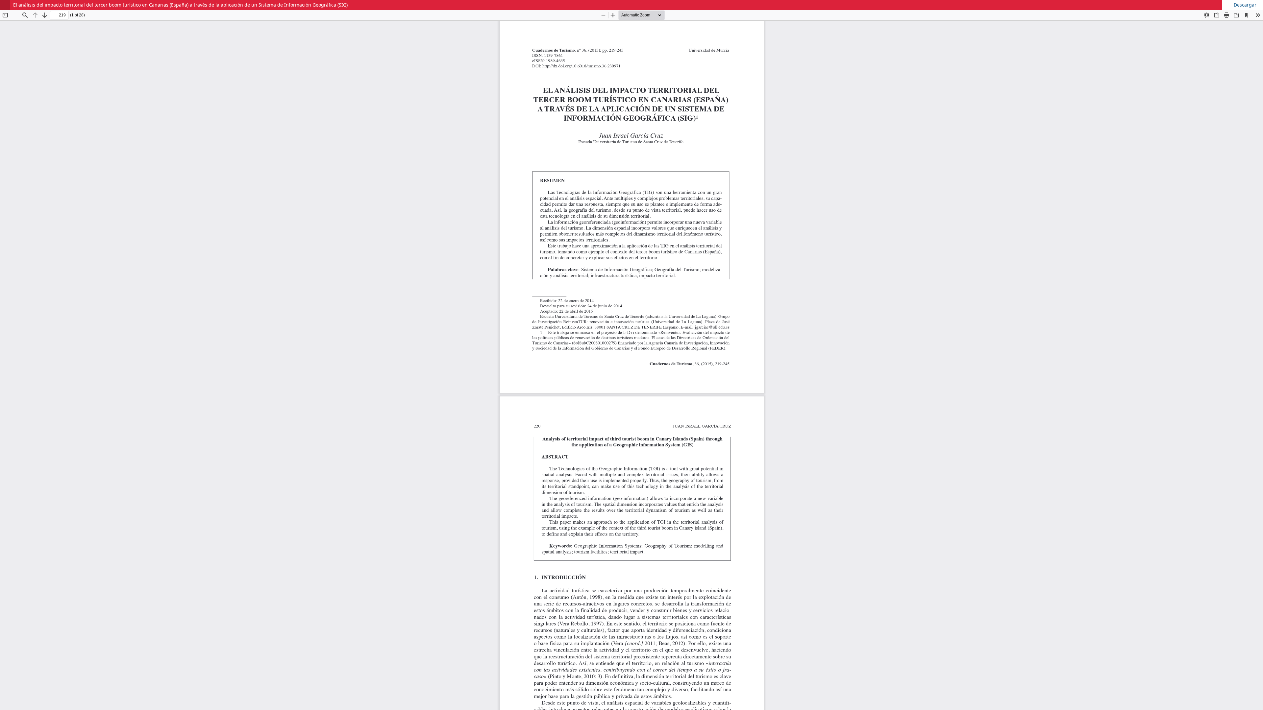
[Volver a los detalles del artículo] (5, 5)
